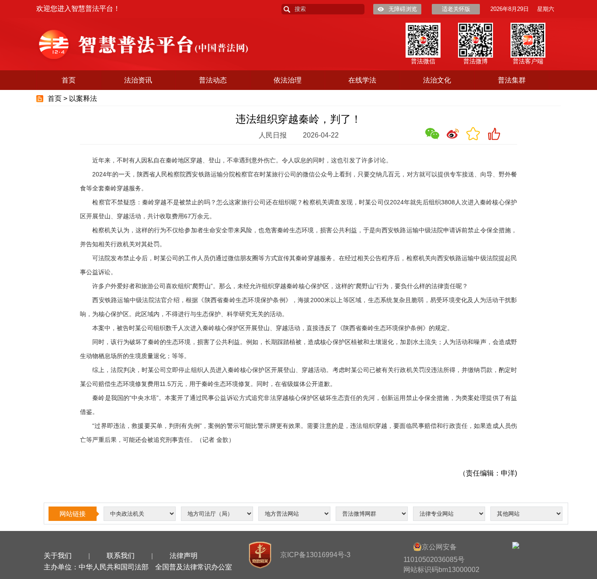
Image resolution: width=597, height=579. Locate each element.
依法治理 (288, 80)
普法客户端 (528, 61)
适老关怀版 (456, 9)
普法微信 (423, 61)
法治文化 (437, 80)
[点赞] (494, 134)
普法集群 (512, 80)
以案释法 (83, 98)
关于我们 (58, 555)
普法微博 (475, 61)
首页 (69, 80)
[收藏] (473, 134)
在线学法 (362, 80)
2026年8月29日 (509, 9)
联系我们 (121, 555)
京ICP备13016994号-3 (315, 554)
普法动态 (213, 80)
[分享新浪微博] (453, 134)
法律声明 (184, 555)
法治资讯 (138, 80)
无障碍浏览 (403, 9)
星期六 (545, 9)
